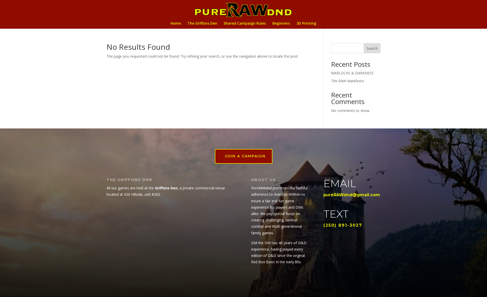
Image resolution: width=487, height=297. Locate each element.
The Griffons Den (202, 24)
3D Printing (306, 24)
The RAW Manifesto (347, 80)
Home (175, 24)
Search (372, 48)
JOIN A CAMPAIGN (245, 156)
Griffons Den (166, 188)
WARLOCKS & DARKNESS (352, 73)
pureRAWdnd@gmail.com (351, 194)
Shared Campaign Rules (245, 24)
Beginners (281, 24)
